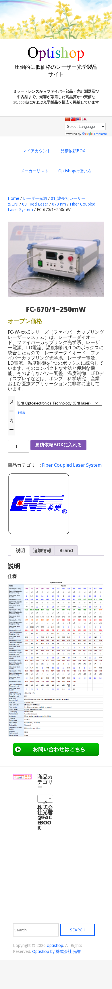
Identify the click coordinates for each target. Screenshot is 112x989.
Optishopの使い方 (74, 170)
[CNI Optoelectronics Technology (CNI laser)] (38, 504)
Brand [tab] (66, 550)
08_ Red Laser (35, 204)
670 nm (59, 204)
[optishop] (56, 59)
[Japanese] (84, 119)
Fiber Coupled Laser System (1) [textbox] (46, 801)
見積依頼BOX (73, 150)
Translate (100, 134)
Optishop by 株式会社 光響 (56, 951)
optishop (55, 945)
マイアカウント (37, 150)
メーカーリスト (34, 170)
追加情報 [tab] (42, 550)
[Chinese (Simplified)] (67, 119)
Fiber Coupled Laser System (72, 465)
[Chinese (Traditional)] (73, 119)
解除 (21, 412)
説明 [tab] (20, 550)
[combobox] (45, 799)
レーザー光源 (35, 198)
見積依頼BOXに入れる (58, 444)
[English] (78, 119)
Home (13, 198)
